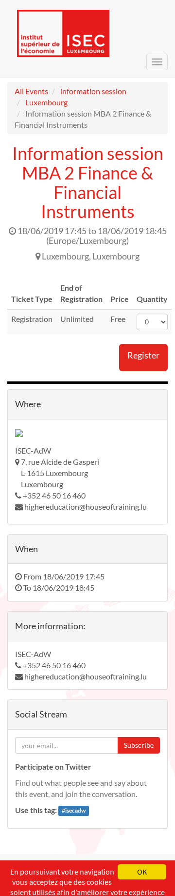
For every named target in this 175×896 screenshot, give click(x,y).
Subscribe (139, 745)
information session (93, 91)
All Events (31, 91)
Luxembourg (46, 102)
